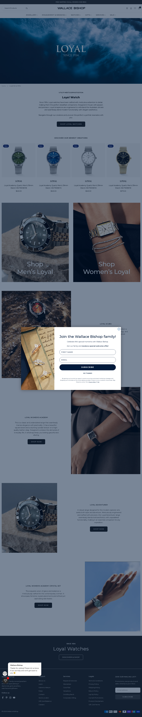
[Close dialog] (119, 329)
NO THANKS (87, 373)
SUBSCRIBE (87, 367)
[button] (5, 681)
